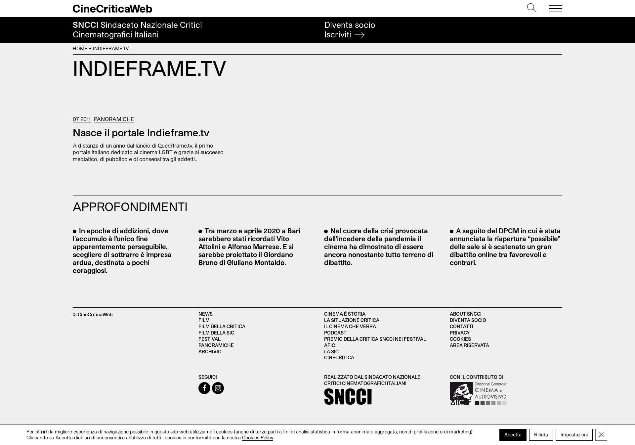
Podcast (335, 332)
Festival (209, 339)
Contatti (461, 326)
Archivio (210, 351)
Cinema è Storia (344, 314)
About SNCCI (466, 314)
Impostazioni (574, 434)
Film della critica (221, 326)
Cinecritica (339, 357)
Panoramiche (114, 119)
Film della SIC (216, 332)
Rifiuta (541, 434)
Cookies (460, 339)
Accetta (513, 434)
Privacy (460, 332)
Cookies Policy (257, 437)
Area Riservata (469, 345)
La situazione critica (351, 320)
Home (80, 48)
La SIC (331, 351)
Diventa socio (349, 29)
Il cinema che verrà (350, 326)
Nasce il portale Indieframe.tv (141, 132)
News (205, 314)
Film (204, 320)
